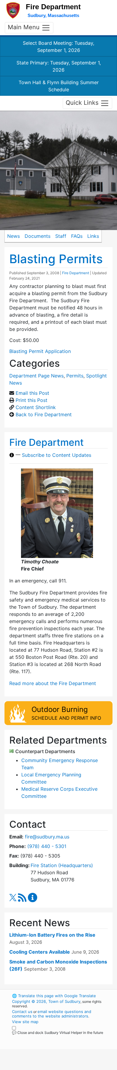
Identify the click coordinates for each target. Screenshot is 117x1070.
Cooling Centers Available (39, 952)
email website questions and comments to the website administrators (51, 1013)
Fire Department (75, 273)
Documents (37, 236)
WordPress (38, 1038)
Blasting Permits (56, 259)
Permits (74, 376)
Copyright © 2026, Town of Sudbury (46, 1001)
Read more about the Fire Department (52, 683)
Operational (49, 1066)
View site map (25, 1021)
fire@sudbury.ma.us (47, 837)
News (13, 236)
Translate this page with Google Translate (54, 995)
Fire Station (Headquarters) (62, 865)
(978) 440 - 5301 (46, 846)
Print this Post (31, 400)
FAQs (76, 236)
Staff (60, 236)
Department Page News (36, 376)
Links (93, 236)
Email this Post (32, 393)
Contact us (22, 1011)
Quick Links (83, 102)
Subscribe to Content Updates (56, 455)
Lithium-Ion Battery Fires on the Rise (52, 935)
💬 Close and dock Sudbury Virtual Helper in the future (57, 1032)
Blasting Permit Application (40, 351)
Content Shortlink (36, 407)
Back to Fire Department (44, 414)
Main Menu (24, 27)
